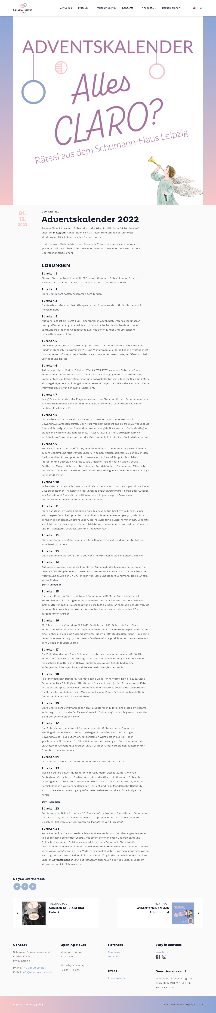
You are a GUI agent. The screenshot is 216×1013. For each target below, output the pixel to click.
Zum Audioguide (52, 584)
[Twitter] (17, 886)
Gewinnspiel (50, 211)
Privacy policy (34, 1004)
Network (113, 956)
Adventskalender (62, 859)
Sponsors (114, 951)
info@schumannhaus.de (37, 972)
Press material (117, 978)
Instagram (59, 232)
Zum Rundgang (51, 801)
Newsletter (162, 951)
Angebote (148, 7)
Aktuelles (66, 7)
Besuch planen (171, 7)
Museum (83, 7)
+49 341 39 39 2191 (34, 967)
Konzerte (127, 7)
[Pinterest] (32, 886)
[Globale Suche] (201, 8)
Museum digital (106, 7)
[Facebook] (24, 886)
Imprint (17, 1004)
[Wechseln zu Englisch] (194, 8)
